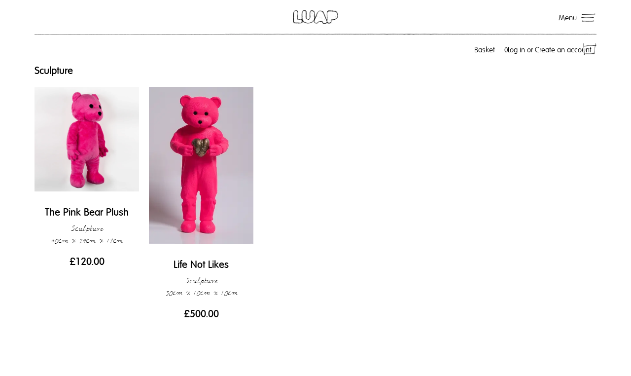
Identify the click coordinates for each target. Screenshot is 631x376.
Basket (491, 50)
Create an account (563, 50)
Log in (516, 50)
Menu (568, 18)
